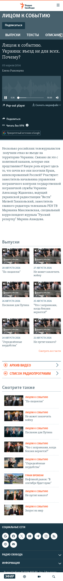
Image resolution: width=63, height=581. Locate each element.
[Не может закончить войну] (47, 256)
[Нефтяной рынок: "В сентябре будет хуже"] (13, 478)
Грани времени (34, 475)
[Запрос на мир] (13, 510)
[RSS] (54, 536)
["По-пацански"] (15, 256)
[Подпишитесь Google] (5, 536)
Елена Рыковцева (13, 70)
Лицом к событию (36, 397)
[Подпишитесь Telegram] (37, 536)
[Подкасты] (5, 544)
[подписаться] (13, 544)
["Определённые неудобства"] (15, 326)
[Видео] (39, 576)
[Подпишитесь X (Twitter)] (21, 536)
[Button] (11, 120)
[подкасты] (24, 576)
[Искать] (53, 576)
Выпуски (12, 35)
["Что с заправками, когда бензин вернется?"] (47, 289)
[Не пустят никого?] (47, 326)
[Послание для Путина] (15, 289)
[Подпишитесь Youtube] (29, 536)
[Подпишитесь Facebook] (13, 536)
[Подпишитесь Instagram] (46, 536)
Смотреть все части (50, 351)
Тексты (33, 35)
